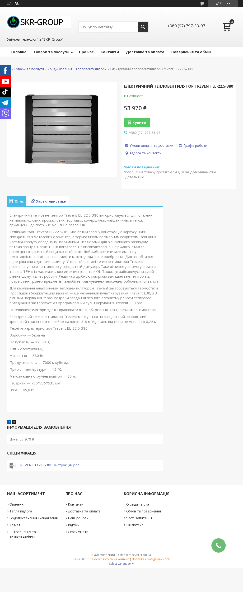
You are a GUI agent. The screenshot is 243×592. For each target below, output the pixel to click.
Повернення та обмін (191, 51)
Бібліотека (134, 525)
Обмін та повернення (143, 511)
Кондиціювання (59, 69)
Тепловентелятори (91, 69)
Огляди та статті (140, 504)
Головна (18, 51)
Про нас (86, 51)
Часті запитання (139, 518)
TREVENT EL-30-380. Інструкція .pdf (48, 465)
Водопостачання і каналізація (33, 518)
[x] (14, 422)
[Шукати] (143, 27)
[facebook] (9, 422)
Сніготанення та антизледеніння (22, 534)
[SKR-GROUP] (39, 21)
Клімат (14, 525)
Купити (139, 122)
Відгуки (73, 525)
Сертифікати (78, 532)
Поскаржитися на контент (110, 559)
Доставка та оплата (145, 51)
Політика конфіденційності (151, 559)
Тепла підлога (20, 511)
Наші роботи (78, 518)
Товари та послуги (51, 51)
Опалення (17, 504)
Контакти (110, 51)
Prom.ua (145, 555)
